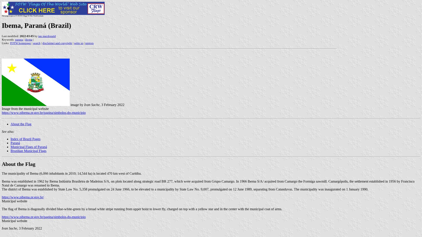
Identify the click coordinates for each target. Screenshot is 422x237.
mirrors (89, 43)
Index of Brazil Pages (25, 139)
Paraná (15, 143)
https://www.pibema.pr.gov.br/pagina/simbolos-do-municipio (44, 113)
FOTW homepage (20, 43)
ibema (28, 39)
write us (78, 43)
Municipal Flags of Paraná (29, 147)
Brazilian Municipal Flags (28, 151)
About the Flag (21, 124)
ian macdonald (47, 36)
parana (19, 39)
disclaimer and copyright (57, 43)
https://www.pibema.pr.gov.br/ (23, 197)
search (36, 43)
